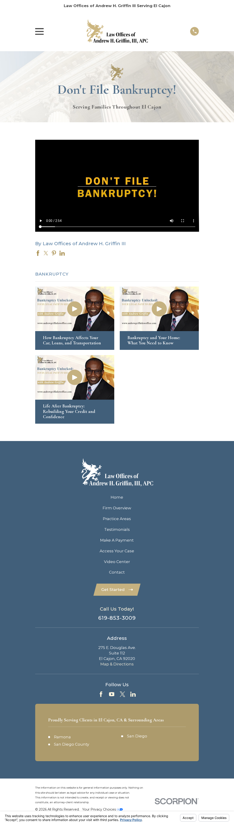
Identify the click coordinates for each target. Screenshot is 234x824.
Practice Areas (117, 518)
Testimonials (117, 529)
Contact (117, 572)
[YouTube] (111, 694)
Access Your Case (117, 551)
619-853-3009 (117, 618)
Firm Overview (117, 508)
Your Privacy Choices (99, 809)
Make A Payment (117, 540)
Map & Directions (117, 664)
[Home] (117, 31)
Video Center (117, 561)
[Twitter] (122, 694)
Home (117, 497)
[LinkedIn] (133, 694)
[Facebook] (101, 694)
